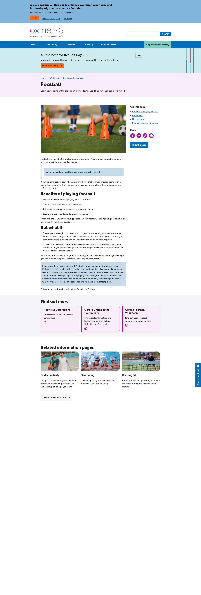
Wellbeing (52, 44)
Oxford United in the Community (96, 311)
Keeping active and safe (73, 78)
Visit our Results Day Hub (52, 66)
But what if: (137, 115)
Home (43, 78)
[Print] (151, 135)
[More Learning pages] (79, 44)
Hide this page (139, 145)
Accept (34, 18)
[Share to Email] (139, 135)
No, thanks (68, 19)
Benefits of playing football (145, 111)
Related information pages (145, 123)
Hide (139, 55)
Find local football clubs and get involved (79, 172)
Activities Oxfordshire (57, 309)
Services (33, 44)
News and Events (107, 44)
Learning (71, 44)
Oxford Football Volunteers (135, 311)
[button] (145, 135)
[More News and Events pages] (119, 44)
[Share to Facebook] (132, 135)
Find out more (139, 119)
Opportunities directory (157, 44)
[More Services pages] (41, 44)
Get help (89, 44)
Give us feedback (198, 376)
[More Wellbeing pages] (60, 44)
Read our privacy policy (51, 19)
